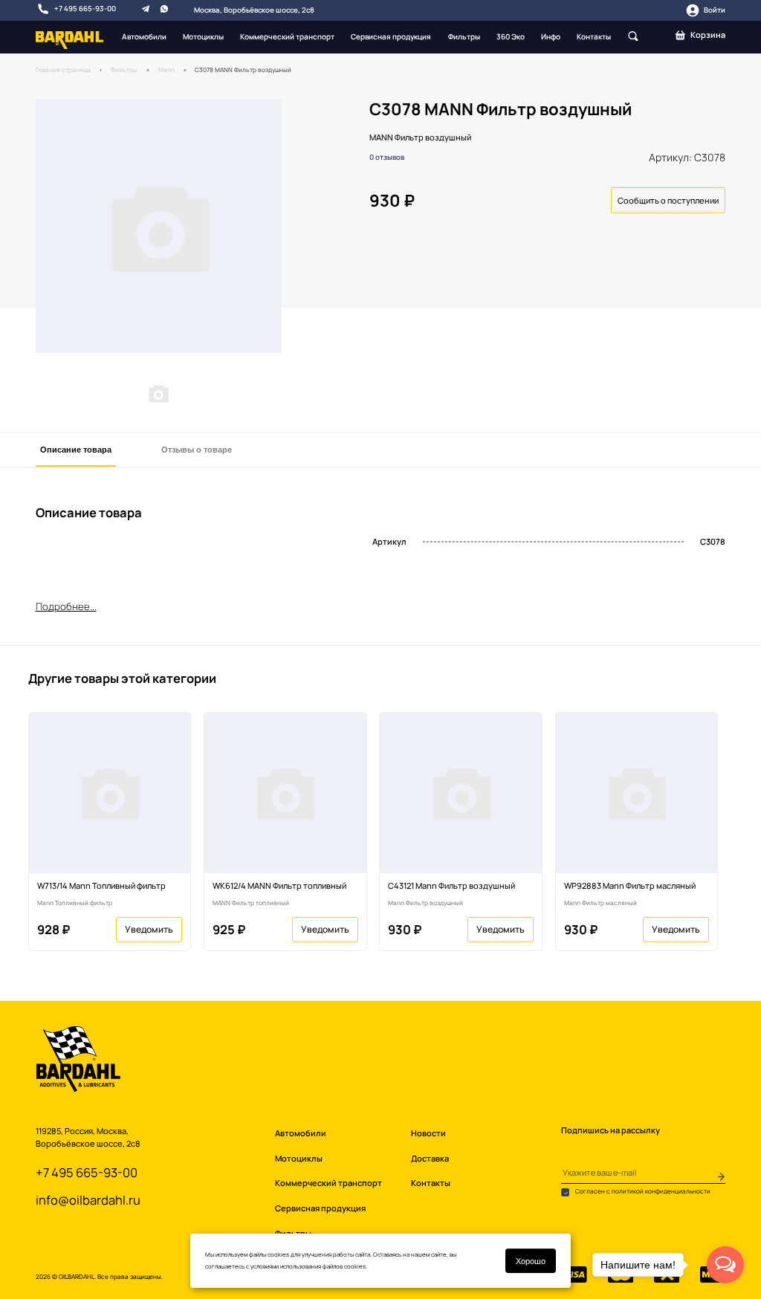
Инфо (550, 36)
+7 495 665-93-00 (85, 8)
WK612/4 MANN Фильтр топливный (279, 885)
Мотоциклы (203, 36)
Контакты (594, 36)
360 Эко (510, 36)
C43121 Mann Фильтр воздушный (451, 885)
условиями (264, 1266)
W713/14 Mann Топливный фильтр (101, 885)
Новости (428, 1132)
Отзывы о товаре (196, 449)
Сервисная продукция (391, 36)
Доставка (430, 1158)
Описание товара (75, 449)
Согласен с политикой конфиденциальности (642, 1191)
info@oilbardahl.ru (88, 1199)
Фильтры (464, 36)
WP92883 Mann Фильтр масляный (630, 885)
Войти (714, 10)
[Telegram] (145, 8)
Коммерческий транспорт (287, 36)
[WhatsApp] (164, 8)
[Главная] (70, 39)
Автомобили (144, 36)
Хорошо (531, 1260)
